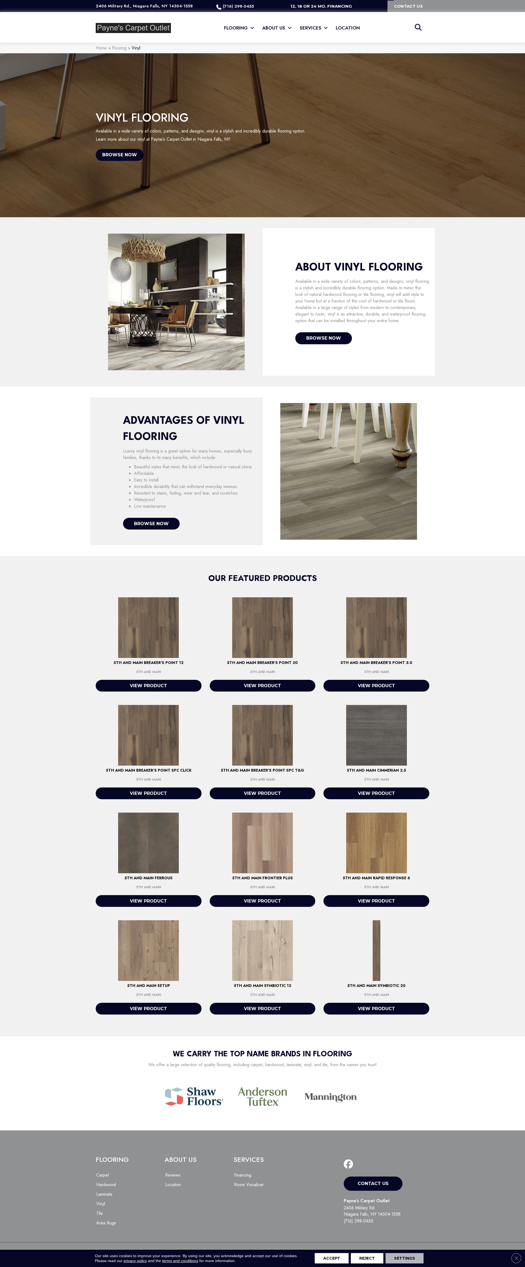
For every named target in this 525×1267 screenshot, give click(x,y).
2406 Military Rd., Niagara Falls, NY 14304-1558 (144, 6)
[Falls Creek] (148, 627)
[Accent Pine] (148, 950)
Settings (404, 1258)
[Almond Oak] (262, 842)
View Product (148, 685)
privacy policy (135, 1261)
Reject (367, 1258)
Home (101, 48)
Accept (331, 1258)
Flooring (119, 48)
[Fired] (148, 842)
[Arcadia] (376, 734)
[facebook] (349, 1164)
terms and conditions (180, 1261)
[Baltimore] (376, 842)
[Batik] (376, 950)
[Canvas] (262, 950)
